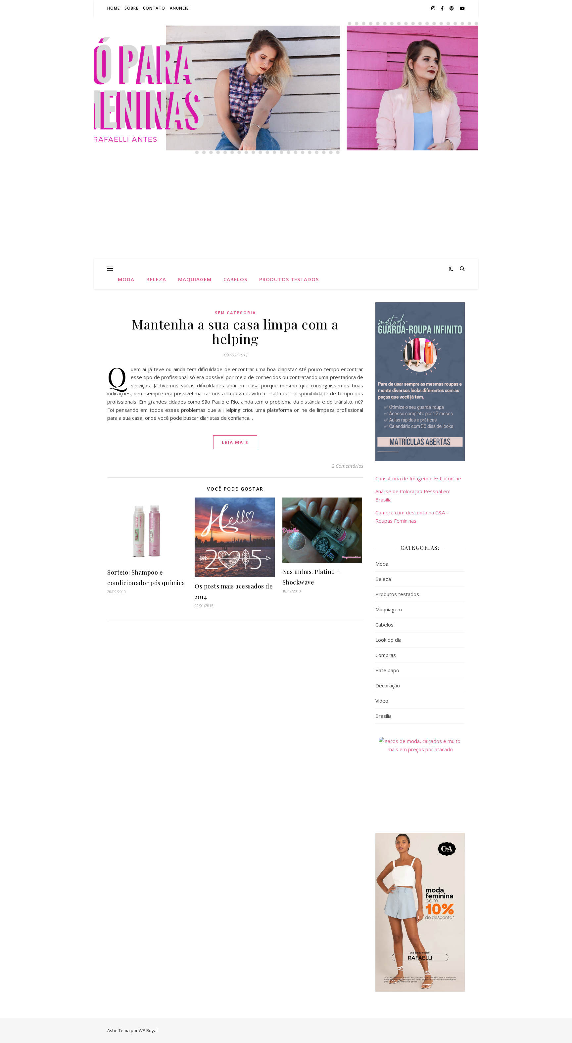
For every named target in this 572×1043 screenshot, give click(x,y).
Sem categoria (235, 313)
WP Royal (148, 1030)
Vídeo (381, 700)
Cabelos (235, 279)
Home (113, 8)
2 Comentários (347, 465)
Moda (126, 279)
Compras (385, 655)
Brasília (383, 716)
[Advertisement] (286, 209)
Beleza (156, 279)
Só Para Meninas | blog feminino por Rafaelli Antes (286, 69)
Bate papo (387, 670)
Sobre (131, 8)
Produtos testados (289, 279)
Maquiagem (195, 279)
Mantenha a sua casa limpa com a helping (235, 331)
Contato (154, 8)
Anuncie (179, 8)
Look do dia (388, 639)
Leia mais (235, 442)
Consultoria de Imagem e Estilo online (418, 478)
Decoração (387, 685)
